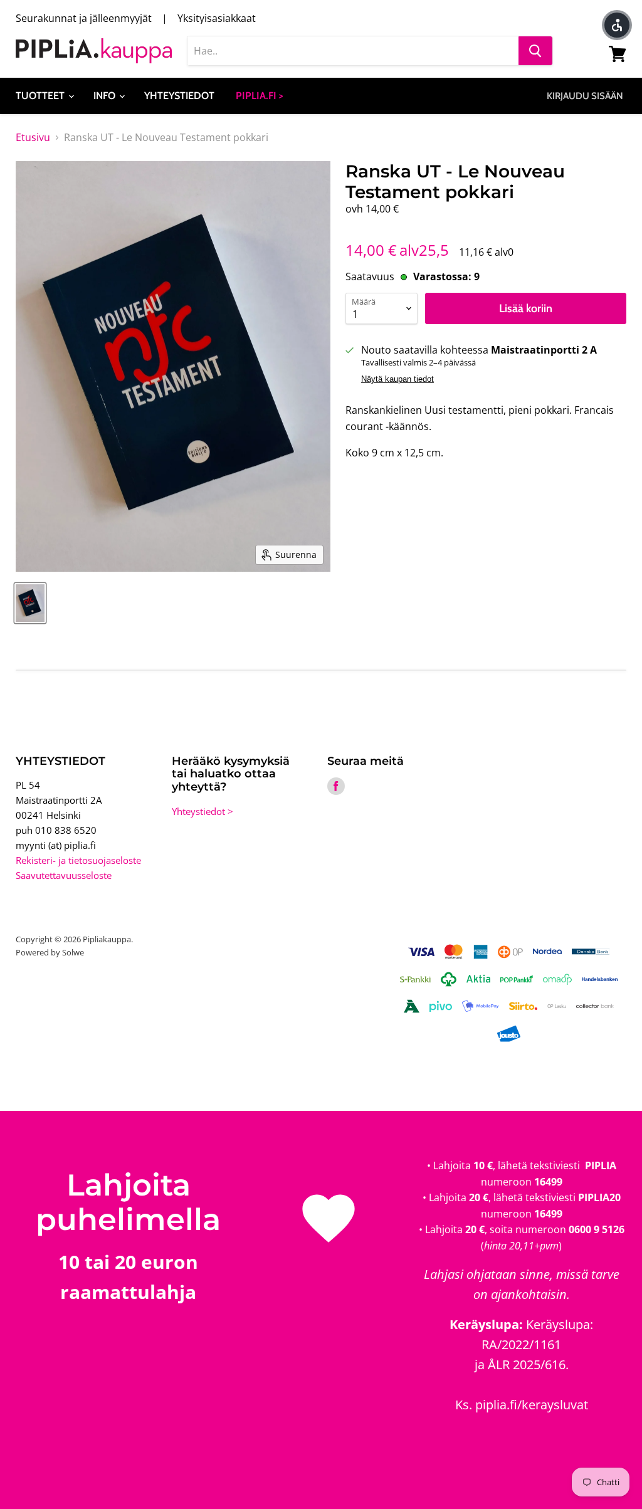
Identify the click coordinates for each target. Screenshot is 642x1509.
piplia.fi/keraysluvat (531, 1404)
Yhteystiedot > (202, 811)
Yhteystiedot (179, 96)
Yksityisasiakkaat (216, 18)
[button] (617, 25)
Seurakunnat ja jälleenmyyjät (84, 18)
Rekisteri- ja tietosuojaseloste (78, 860)
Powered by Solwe (50, 952)
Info (105, 96)
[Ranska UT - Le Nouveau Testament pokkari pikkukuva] (30, 603)
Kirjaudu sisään (585, 96)
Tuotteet (41, 96)
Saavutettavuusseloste (64, 875)
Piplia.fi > (259, 96)
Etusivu (33, 137)
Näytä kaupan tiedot (397, 379)
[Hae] (535, 50)
